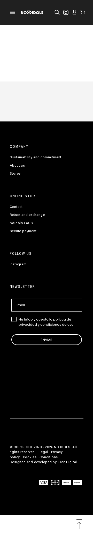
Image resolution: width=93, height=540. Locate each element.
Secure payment (23, 231)
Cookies (30, 457)
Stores (15, 173)
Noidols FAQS (21, 223)
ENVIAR (46, 339)
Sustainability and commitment (36, 157)
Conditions (49, 457)
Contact (16, 207)
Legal (43, 452)
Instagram (18, 264)
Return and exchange (27, 215)
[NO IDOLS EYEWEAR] (32, 12)
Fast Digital (67, 462)
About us (17, 165)
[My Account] (74, 12)
